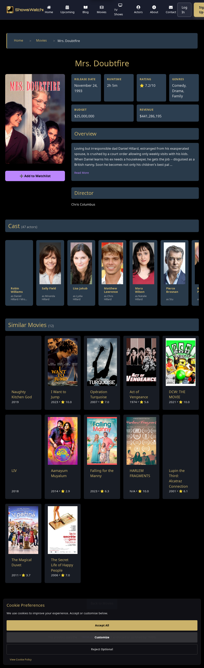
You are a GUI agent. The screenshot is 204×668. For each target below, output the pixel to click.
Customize (102, 637)
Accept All (102, 625)
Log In (184, 9)
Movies (41, 40)
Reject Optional (102, 649)
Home (18, 40)
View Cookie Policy (21, 659)
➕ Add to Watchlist (35, 176)
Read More (81, 173)
